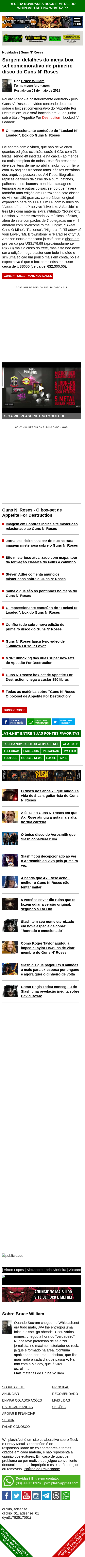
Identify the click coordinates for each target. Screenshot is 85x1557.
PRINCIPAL (60, 1387)
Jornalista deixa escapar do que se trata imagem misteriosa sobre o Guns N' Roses (42, 543)
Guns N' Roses (32, 52)
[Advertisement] (35, 464)
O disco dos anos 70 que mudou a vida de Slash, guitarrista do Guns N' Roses (50, 795)
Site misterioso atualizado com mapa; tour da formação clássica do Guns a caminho (41, 560)
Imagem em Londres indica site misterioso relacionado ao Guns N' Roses (42, 526)
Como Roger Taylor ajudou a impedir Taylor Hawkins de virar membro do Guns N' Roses (48, 948)
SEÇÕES (59, 1407)
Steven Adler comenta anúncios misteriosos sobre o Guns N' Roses (36, 576)
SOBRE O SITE (13, 1387)
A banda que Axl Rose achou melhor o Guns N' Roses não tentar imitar (45, 882)
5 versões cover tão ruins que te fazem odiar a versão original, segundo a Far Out (48, 904)
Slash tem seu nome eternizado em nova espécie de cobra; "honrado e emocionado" (47, 926)
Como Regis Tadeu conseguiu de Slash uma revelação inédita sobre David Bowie (50, 991)
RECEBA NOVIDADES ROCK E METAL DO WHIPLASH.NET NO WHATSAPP (42, 6)
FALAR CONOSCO (16, 1426)
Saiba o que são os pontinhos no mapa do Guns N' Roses (41, 593)
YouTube (10, 758)
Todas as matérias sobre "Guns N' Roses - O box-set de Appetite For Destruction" (41, 694)
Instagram (51, 751)
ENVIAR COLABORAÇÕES (22, 1400)
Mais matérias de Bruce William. (39, 1373)
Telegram (11, 751)
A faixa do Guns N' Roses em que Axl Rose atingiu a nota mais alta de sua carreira (49, 817)
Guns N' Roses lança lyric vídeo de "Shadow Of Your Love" (35, 643)
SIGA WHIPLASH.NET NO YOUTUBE (34, 416)
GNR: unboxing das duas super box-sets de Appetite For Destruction (40, 660)
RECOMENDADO (65, 1394)
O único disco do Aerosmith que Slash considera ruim (48, 837)
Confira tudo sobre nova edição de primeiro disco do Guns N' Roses (35, 627)
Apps (63, 758)
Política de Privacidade (42, 1469)
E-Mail (51, 758)
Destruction (51, 118)
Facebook (31, 751)
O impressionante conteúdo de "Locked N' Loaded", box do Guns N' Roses (41, 133)
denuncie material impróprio (24, 1465)
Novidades (10, 52)
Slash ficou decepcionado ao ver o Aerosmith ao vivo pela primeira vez (49, 861)
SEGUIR (8, 1420)
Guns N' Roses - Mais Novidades (28, 275)
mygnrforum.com (37, 85)
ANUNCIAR (10, 1394)
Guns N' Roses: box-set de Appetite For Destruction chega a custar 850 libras (39, 677)
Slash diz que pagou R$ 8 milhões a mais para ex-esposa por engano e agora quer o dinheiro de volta (50, 969)
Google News (31, 758)
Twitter (69, 751)
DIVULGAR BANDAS (17, 1407)
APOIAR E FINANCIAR (18, 1413)
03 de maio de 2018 (46, 90)
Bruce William (32, 81)
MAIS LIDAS (61, 1400)
